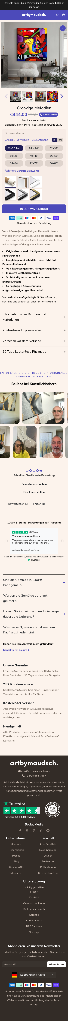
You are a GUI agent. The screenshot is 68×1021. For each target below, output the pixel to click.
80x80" (54, 163)
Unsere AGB (16, 867)
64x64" (14, 163)
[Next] (62, 96)
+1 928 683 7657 (35, 776)
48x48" (34, 156)
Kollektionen (48, 867)
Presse (16, 855)
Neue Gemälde (47, 850)
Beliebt (47, 855)
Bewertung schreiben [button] (34, 484)
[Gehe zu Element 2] (27, 96)
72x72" (34, 163)
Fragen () (39, 504)
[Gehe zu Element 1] (15, 96)
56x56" (54, 156)
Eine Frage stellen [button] (34, 492)
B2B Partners (34, 926)
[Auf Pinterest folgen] (34, 830)
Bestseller (48, 861)
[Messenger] (47, 830)
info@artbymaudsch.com (35, 771)
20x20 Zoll (14, 148)
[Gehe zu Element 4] (52, 96)
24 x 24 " (34, 148)
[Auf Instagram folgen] (27, 830)
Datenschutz (16, 873)
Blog (16, 861)
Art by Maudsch (40, 991)
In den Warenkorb (34, 209)
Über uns (16, 844)
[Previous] (5, 96)
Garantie (34, 915)
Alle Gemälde (48, 844)
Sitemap (34, 932)
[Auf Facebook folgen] (20, 830)
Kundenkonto (34, 920)
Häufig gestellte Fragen (34, 890)
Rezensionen (16, 850)
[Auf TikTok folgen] (41, 830)
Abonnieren (56, 964)
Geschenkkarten (48, 873)
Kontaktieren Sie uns (15, 650)
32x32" (54, 148)
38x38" (14, 156)
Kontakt (34, 897)
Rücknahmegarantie (34, 909)
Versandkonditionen (34, 903)
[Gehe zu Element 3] (40, 96)
